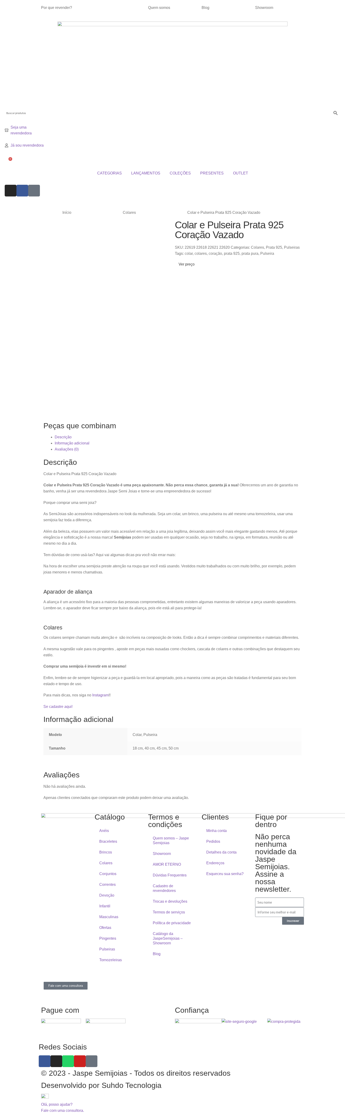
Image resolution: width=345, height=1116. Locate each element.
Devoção (106, 895)
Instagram (100, 695)
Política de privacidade (172, 923)
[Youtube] (80, 1061)
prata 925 (232, 253)
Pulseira (267, 253)
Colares (129, 212)
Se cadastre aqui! (58, 707)
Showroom (264, 8)
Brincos (105, 852)
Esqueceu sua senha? (225, 874)
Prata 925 (274, 247)
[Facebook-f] (44, 1061)
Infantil (104, 906)
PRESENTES (212, 173)
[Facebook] (22, 190)
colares (201, 253)
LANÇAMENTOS (145, 173)
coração (215, 253)
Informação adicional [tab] (72, 443)
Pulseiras (292, 247)
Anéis (104, 831)
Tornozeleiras (110, 960)
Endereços (215, 863)
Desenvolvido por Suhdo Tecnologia (102, 1085)
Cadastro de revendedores (164, 888)
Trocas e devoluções (170, 901)
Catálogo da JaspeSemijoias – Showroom (168, 938)
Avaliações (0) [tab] (67, 449)
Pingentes (107, 938)
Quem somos (159, 8)
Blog (205, 8)
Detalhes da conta (221, 852)
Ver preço (186, 264)
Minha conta (216, 831)
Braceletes (108, 841)
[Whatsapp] (68, 1061)
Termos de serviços (169, 912)
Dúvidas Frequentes (170, 875)
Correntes (107, 885)
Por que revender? (56, 8)
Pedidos (213, 841)
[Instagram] (10, 190)
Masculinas (108, 917)
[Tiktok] (34, 190)
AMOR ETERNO (167, 864)
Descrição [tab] (63, 437)
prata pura (250, 253)
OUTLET (240, 173)
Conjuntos (107, 874)
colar (189, 253)
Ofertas (105, 928)
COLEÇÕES (180, 173)
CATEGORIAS (109, 173)
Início (66, 212)
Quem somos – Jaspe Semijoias (171, 840)
